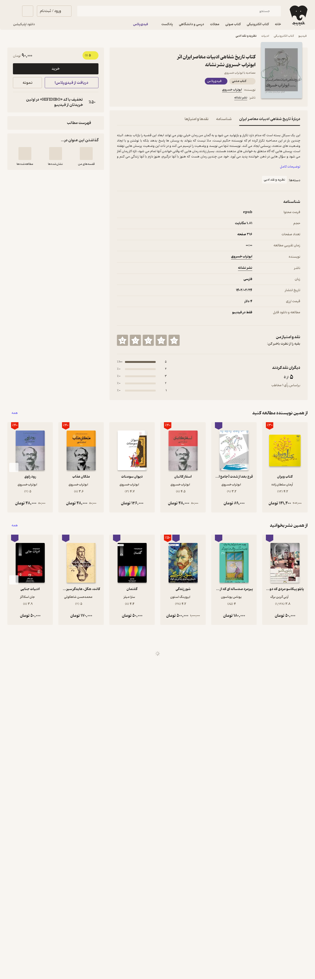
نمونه (28, 83)
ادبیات (265, 36)
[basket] (27, 11)
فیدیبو (302, 36)
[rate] (174, 340)
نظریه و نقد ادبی (246, 35)
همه (15, 413)
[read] (24, 153)
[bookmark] (130, 98)
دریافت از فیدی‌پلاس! (71, 83)
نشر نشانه (240, 97)
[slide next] (13, 467)
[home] (298, 15)
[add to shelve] (86, 153)
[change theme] (12, 11)
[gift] (141, 98)
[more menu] (119, 98)
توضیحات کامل (290, 166)
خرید (55, 69)
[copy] (17, 102)
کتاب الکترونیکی (284, 36)
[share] (153, 98)
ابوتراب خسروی (232, 89)
